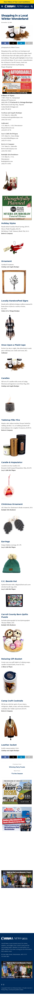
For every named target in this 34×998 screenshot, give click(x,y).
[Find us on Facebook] (1, 989)
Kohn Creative (19, 994)
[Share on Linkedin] (21, 47)
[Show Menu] (2, 6)
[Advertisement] (17, 855)
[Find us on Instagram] (3, 989)
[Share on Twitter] (13, 47)
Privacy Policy (4, 994)
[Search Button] (32, 6)
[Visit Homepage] (17, 6)
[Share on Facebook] (5, 47)
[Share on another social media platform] (29, 47)
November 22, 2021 (6, 26)
